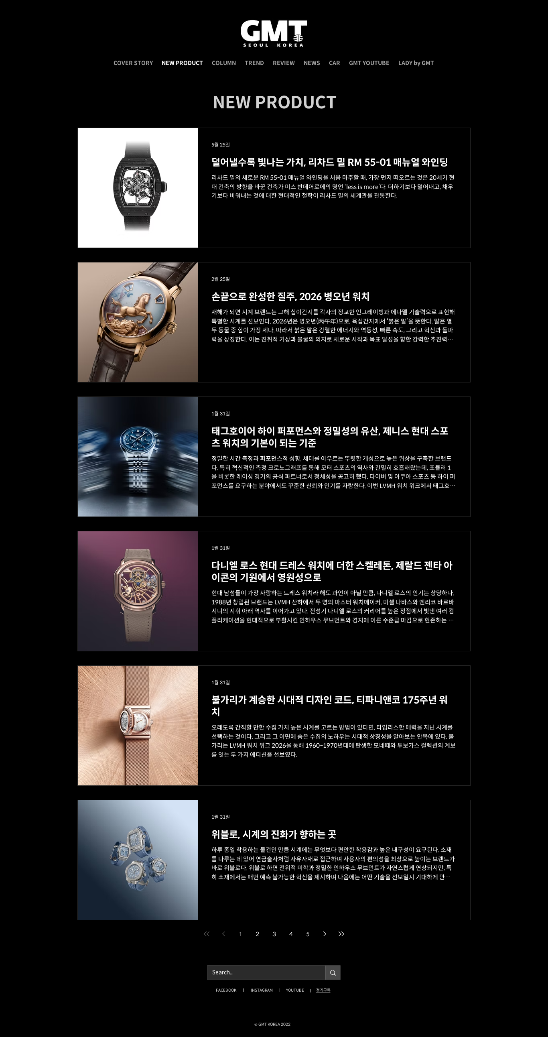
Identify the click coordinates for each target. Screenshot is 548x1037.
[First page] (206, 934)
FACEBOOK (226, 990)
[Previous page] (223, 934)
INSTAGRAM (262, 990)
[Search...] (332, 973)
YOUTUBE (295, 990)
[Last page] (341, 934)
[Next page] (324, 934)
